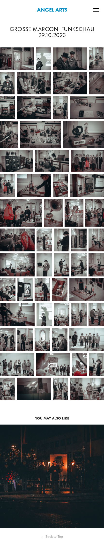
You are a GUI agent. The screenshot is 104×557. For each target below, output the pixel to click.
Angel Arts (52, 10)
